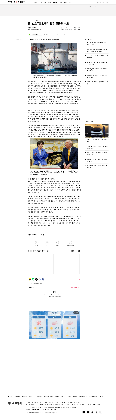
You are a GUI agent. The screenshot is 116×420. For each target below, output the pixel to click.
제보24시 (63, 396)
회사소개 (9, 396)
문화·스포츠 (67, 2)
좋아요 (37, 242)
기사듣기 (75, 29)
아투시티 (55, 2)
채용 (30, 396)
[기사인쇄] (79, 28)
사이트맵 (101, 396)
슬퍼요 (47, 242)
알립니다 (57, 396)
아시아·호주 (36, 20)
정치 (40, 2)
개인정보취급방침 (83, 396)
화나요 (57, 242)
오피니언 (34, 2)
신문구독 (24, 396)
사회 (45, 2)
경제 (49, 2)
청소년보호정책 (93, 396)
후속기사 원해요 (70, 242)
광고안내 (17, 396)
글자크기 (70, 29)
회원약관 (75, 396)
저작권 (69, 396)
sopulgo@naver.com (44, 235)
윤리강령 (39, 396)
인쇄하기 (79, 29)
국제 (60, 2)
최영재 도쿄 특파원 (32, 28)
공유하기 (62, 29)
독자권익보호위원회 (48, 396)
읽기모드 (66, 29)
